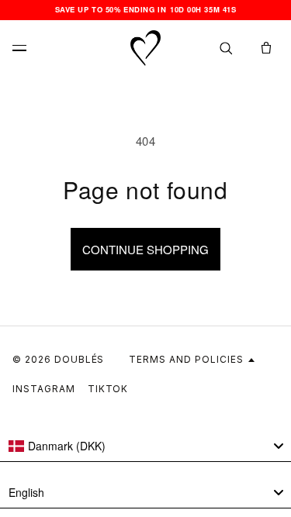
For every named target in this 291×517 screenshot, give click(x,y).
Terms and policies (186, 359)
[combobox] (145, 446)
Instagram (43, 389)
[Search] (225, 48)
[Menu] (24, 48)
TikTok (108, 389)
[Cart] (266, 48)
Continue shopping (145, 249)
